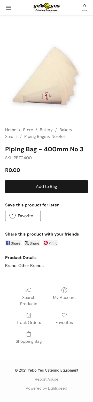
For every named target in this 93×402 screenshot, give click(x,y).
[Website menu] (8, 8)
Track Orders (29, 322)
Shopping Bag (29, 341)
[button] (46, 8)
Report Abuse (46, 379)
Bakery (46, 129)
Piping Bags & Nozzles (45, 136)
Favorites (64, 322)
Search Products (28, 300)
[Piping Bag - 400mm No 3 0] (46, 77)
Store (28, 129)
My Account (64, 297)
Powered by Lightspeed (46, 388)
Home (10, 129)
